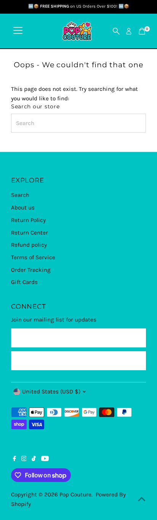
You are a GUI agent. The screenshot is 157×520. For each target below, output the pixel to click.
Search (20, 195)
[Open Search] (116, 31)
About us (23, 207)
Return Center (29, 232)
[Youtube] (45, 459)
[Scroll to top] (141, 499)
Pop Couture (75, 494)
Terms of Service (33, 257)
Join (78, 360)
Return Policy (28, 220)
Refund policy (29, 244)
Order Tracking (31, 269)
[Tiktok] (34, 459)
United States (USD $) (51, 391)
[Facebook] (14, 459)
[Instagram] (24, 459)
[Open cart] (142, 31)
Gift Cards (24, 282)
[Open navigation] (18, 31)
